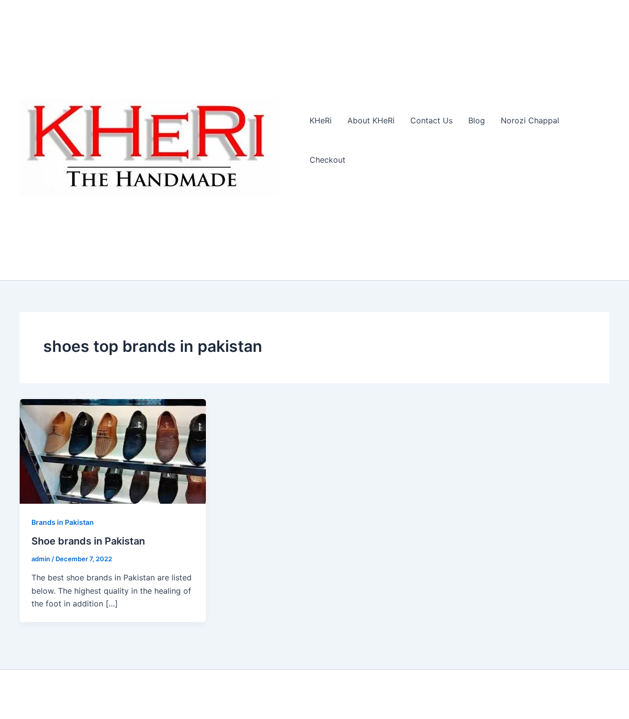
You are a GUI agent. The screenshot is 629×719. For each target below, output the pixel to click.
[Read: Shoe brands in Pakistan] (113, 451)
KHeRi (321, 120)
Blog (476, 120)
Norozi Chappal (530, 120)
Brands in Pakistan (62, 522)
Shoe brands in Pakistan (88, 541)
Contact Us (431, 120)
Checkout (327, 160)
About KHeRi (371, 120)
